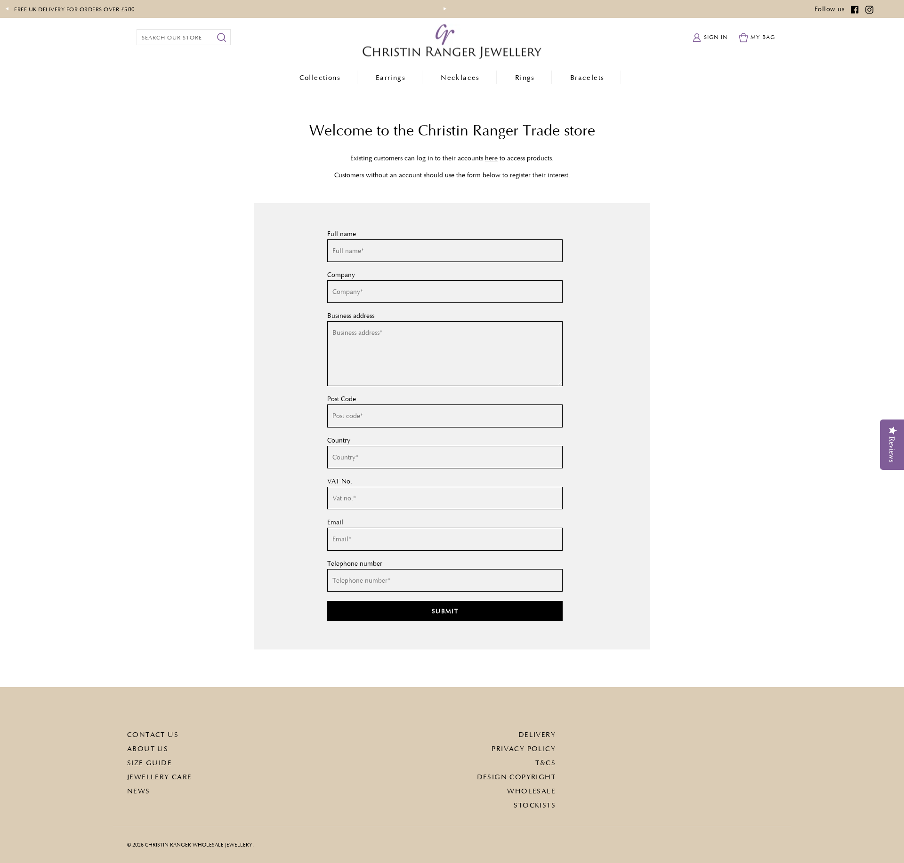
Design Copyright (516, 776)
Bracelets (587, 77)
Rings (525, 77)
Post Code (341, 399)
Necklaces (460, 77)
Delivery (537, 734)
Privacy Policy (524, 748)
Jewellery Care (159, 776)
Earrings (390, 77)
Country (338, 440)
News (138, 790)
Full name (341, 233)
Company (341, 274)
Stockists (535, 804)
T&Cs (545, 762)
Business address (350, 315)
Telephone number (354, 563)
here (491, 157)
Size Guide (149, 762)
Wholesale (531, 790)
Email (335, 522)
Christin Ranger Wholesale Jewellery (198, 844)
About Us (147, 748)
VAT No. (339, 481)
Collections (319, 77)
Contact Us (152, 734)
